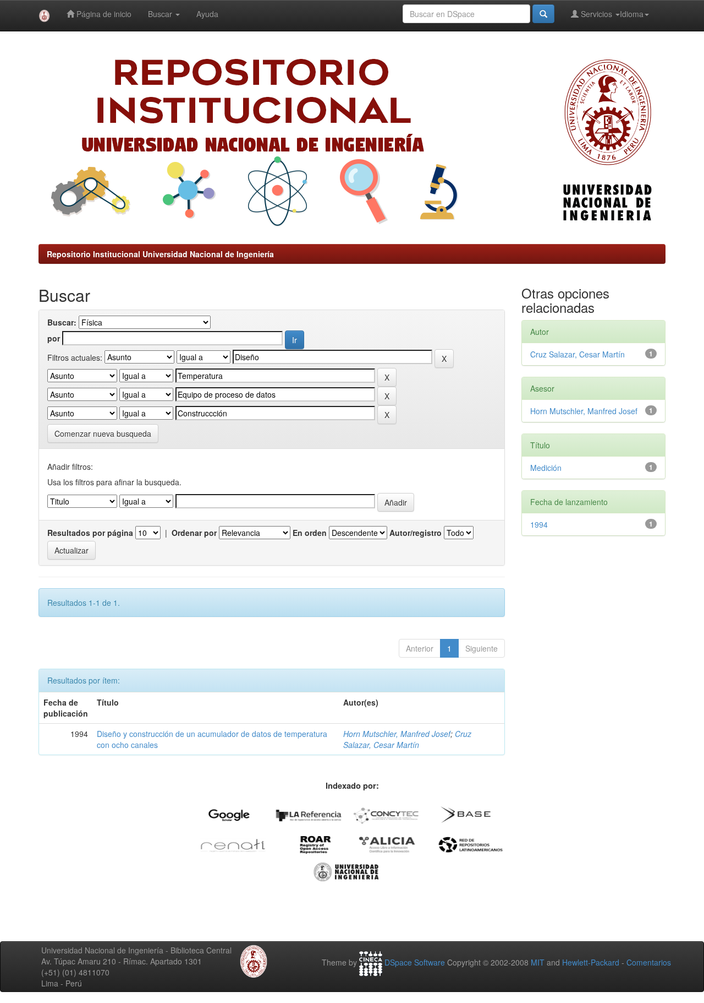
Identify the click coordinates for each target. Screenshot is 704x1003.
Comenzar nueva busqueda (102, 433)
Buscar (161, 13)
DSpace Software (414, 962)
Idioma (632, 13)
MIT (537, 962)
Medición (546, 467)
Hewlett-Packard (590, 962)
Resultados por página (90, 532)
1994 (539, 524)
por (53, 338)
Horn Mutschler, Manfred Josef (396, 733)
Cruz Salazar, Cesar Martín (407, 739)
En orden (310, 532)
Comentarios (648, 962)
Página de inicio (102, 13)
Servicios (596, 13)
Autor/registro (415, 532)
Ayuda (207, 13)
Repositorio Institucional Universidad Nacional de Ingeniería (160, 253)
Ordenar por (194, 532)
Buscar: (61, 322)
